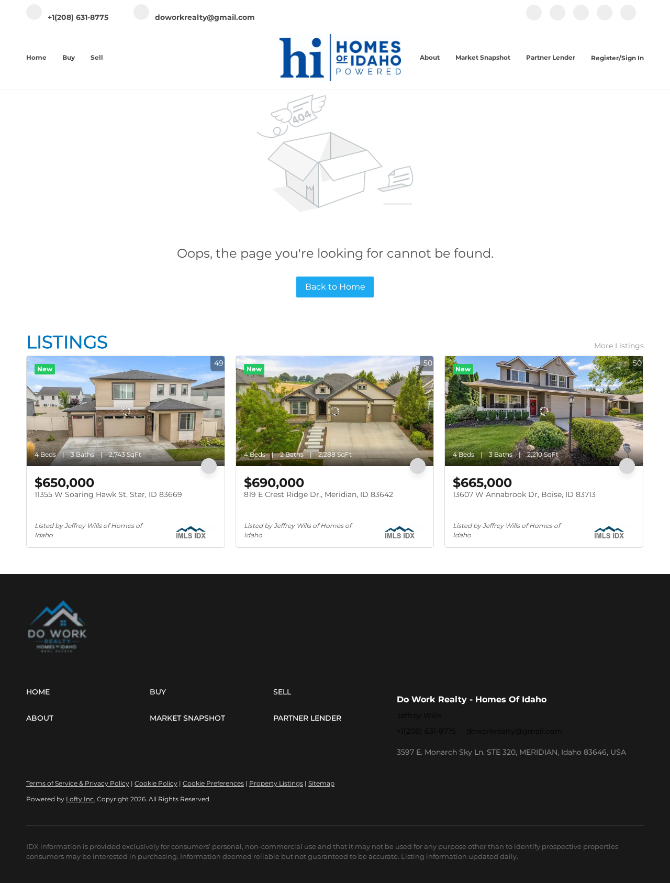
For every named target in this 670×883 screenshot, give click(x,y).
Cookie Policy (156, 783)
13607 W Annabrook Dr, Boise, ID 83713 (524, 494)
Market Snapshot (482, 57)
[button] (88, 692)
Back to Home (335, 287)
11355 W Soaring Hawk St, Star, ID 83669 (108, 494)
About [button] (430, 57)
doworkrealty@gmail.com (514, 731)
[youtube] (604, 18)
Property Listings (276, 783)
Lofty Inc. (80, 799)
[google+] (628, 18)
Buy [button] (68, 57)
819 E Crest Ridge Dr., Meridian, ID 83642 (318, 494)
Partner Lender (550, 57)
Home (36, 57)
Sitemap (321, 783)
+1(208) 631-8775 (426, 731)
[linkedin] (557, 18)
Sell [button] (97, 57)
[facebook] (534, 18)
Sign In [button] (632, 58)
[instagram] (581, 18)
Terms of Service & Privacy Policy (77, 783)
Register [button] (605, 58)
